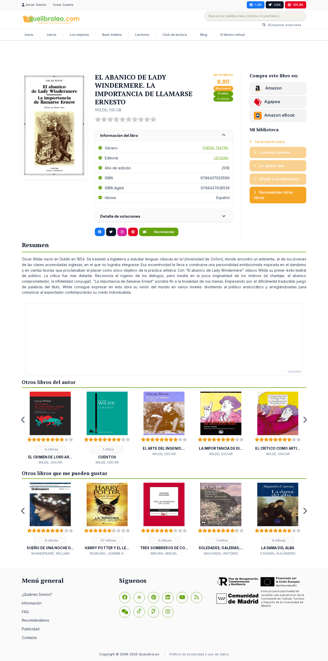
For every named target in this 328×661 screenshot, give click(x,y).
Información (32, 603)
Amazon (273, 88)
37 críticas (108, 540)
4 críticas (51, 449)
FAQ (25, 612)
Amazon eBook (279, 115)
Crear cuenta (63, 5)
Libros (51, 35)
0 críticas (223, 99)
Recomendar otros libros (273, 195)
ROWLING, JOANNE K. (107, 553)
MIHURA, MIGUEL (164, 553)
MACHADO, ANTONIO (221, 553)
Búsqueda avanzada (284, 25)
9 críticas (51, 540)
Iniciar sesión (36, 5)
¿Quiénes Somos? (37, 594)
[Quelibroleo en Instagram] (122, 232)
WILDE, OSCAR (108, 109)
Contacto (29, 637)
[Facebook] (124, 597)
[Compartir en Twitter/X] (111, 232)
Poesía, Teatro (215, 148)
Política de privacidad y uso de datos (199, 654)
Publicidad (30, 629)
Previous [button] (23, 419)
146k (277, 5)
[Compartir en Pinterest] (133, 232)
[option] (50, 428)
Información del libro (119, 135)
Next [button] (305, 419)
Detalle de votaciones (120, 216)
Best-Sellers (112, 35)
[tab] (164, 135)
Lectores (142, 35)
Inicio (29, 35)
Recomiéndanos (35, 620)
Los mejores (79, 35)
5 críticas (165, 540)
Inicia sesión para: (269, 141)
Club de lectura (174, 35)
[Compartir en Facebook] (100, 232)
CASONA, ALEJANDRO (277, 553)
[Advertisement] (164, 57)
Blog (203, 35)
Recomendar (164, 232)
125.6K (298, 5)
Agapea (272, 101)
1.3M (258, 5)
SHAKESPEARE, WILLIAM (50, 553)
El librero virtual (232, 35)
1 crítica (108, 449)
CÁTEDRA (221, 158)
